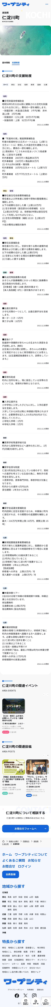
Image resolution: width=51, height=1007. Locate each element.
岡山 (20, 918)
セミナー (6, 964)
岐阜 (42, 906)
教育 (32, 84)
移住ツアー (30, 960)
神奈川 (43, 901)
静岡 (9, 909)
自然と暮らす (17, 956)
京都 (20, 914)
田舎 (10, 960)
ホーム (7, 854)
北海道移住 (19, 960)
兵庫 (31, 914)
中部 (4, 906)
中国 (4, 918)
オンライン (42, 960)
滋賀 (15, 914)
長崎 (20, 928)
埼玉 (9, 901)
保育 (26, 84)
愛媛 (20, 923)
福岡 (9, 928)
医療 (39, 84)
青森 (9, 897)
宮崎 (37, 928)
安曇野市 (6, 968)
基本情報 (6, 62)
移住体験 (17, 952)
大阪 (26, 914)
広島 (26, 918)
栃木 (20, 901)
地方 (27, 956)
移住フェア (36, 972)
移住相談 (6, 956)
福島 (37, 897)
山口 (31, 918)
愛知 (15, 909)
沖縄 (4, 932)
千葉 (37, 901)
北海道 (5, 892)
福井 (26, 906)
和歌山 (43, 914)
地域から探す (14, 841)
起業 (23, 964)
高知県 (36, 841)
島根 (15, 918)
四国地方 (26, 841)
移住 (13, 84)
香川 (15, 923)
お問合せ (8, 866)
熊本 (26, 928)
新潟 (9, 906)
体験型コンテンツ (19, 968)
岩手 (15, 897)
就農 (4, 960)
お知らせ (34, 860)
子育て (32, 952)
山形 (31, 897)
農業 (39, 952)
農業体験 (41, 956)
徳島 (9, 923)
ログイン (24, 866)
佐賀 (15, 928)
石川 (20, 906)
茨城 (15, 901)
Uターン (15, 964)
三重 (9, 914)
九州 (4, 928)
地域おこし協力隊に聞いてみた (15, 972)
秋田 (20, 897)
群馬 (26, 901)
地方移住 (41, 948)
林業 (29, 964)
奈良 (37, 914)
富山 (15, 906)
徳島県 (36, 964)
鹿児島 (43, 928)
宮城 (26, 897)
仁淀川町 (5, 844)
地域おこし (7, 952)
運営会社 (40, 989)
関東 (4, 901)
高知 (26, 923)
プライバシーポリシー (16, 989)
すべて (5, 84)
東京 (31, 901)
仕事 (45, 84)
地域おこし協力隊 (15, 948)
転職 (25, 952)
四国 (4, 923)
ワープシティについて (31, 854)
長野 (37, 906)
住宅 (19, 84)
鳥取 (9, 918)
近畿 (4, 914)
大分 (31, 928)
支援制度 (16, 62)
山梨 (31, 906)
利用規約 (30, 989)
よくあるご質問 (13, 860)
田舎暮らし (30, 948)
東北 (4, 897)
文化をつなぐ (35, 968)
